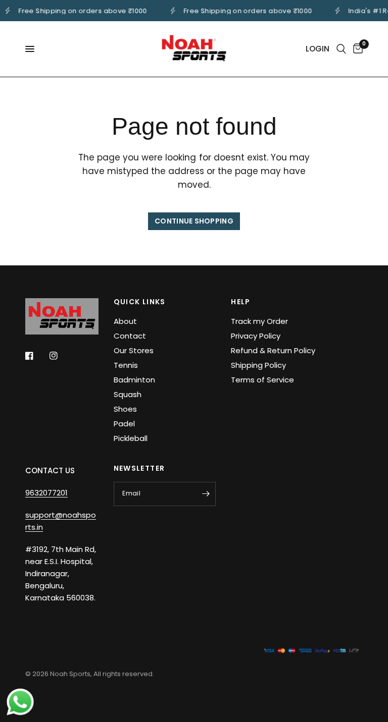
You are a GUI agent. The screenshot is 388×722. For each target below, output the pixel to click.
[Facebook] (36, 356)
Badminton (134, 379)
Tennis (126, 365)
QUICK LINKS (140, 301)
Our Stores (134, 350)
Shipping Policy (258, 365)
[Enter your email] (206, 494)
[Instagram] (61, 356)
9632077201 (46, 492)
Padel (124, 423)
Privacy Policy (255, 335)
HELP (241, 301)
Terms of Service (262, 379)
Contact (130, 335)
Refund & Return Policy (273, 350)
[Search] (341, 49)
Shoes (125, 409)
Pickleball (131, 438)
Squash (127, 394)
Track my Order (259, 321)
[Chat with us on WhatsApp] (20, 701)
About (125, 321)
